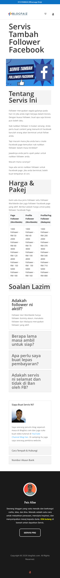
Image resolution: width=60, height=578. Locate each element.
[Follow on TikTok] (39, 543)
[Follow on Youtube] (33, 543)
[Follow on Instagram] (27, 543)
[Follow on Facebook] (21, 543)
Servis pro (30, 532)
